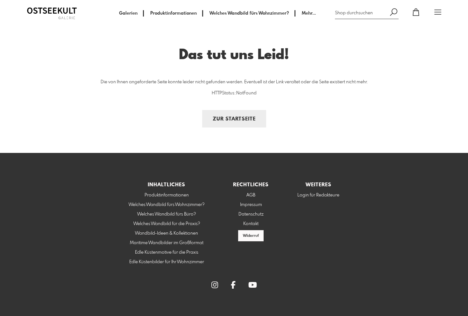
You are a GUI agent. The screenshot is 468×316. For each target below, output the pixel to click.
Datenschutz (251, 214)
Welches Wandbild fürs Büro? (166, 214)
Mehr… (309, 13)
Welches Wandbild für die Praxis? (166, 224)
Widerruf (251, 236)
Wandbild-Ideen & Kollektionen (166, 233)
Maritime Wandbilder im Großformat (166, 243)
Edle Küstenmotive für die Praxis (166, 252)
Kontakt (251, 224)
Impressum (251, 205)
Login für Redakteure (318, 195)
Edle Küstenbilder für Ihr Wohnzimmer (166, 262)
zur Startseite (234, 119)
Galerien (128, 13)
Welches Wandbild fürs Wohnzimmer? (249, 13)
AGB (250, 195)
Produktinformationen (173, 13)
